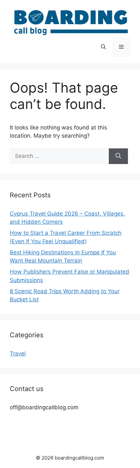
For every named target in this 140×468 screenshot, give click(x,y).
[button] (103, 47)
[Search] (118, 156)
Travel (18, 353)
